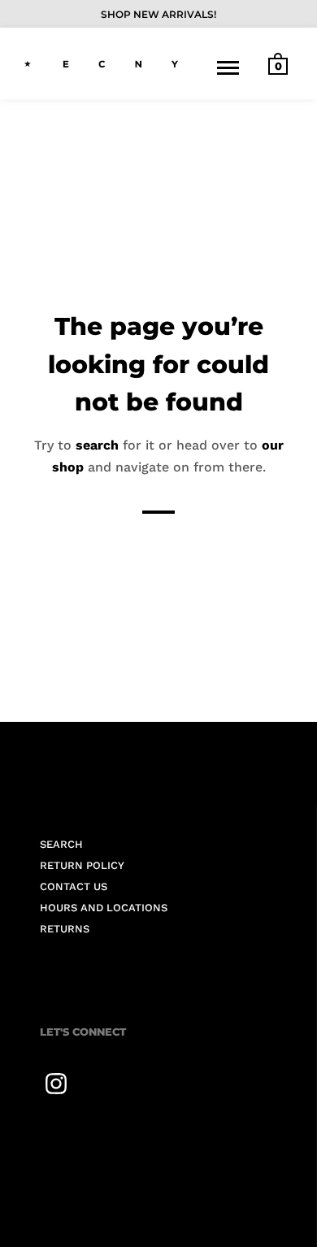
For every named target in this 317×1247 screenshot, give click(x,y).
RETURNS (64, 929)
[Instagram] (56, 1083)
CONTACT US (73, 886)
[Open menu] (228, 67)
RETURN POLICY (82, 865)
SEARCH (61, 844)
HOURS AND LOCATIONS (103, 908)
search (97, 444)
